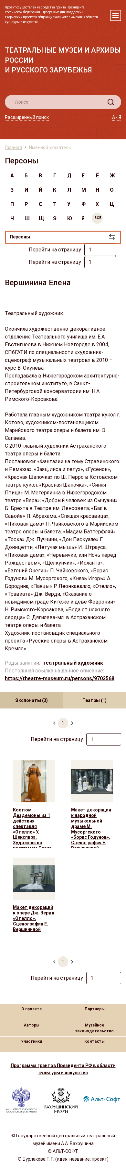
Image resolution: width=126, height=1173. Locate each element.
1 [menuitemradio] (63, 723)
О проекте (31, 1009)
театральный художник (73, 663)
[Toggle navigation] (115, 15)
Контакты (94, 1041)
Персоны (20, 236)
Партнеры (95, 1009)
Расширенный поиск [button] (27, 117)
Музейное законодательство (94, 1028)
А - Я (116, 117)
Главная (13, 147)
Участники (31, 1041)
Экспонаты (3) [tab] (31, 700)
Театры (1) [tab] (94, 700)
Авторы (31, 1025)
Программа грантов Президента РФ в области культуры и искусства (63, 1069)
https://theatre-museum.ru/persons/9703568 (59, 678)
